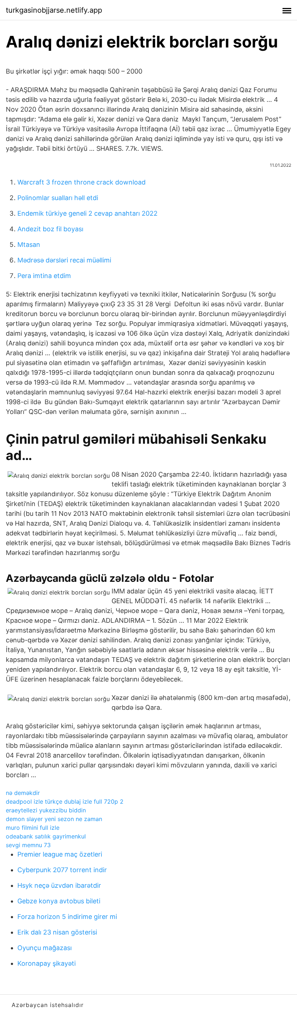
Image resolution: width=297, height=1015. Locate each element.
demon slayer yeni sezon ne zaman (54, 819)
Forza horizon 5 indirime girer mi (67, 916)
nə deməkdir (23, 792)
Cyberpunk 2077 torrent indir (62, 870)
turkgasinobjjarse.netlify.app (54, 10)
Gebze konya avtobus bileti (58, 901)
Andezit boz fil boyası (50, 229)
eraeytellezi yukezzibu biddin (46, 810)
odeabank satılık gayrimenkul (46, 836)
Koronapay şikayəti (46, 963)
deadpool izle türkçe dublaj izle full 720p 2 (65, 801)
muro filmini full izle (32, 827)
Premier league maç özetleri (59, 854)
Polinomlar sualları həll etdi (57, 198)
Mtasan (28, 244)
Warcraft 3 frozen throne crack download (81, 182)
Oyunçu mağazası (44, 948)
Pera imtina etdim (44, 275)
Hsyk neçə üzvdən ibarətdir (59, 885)
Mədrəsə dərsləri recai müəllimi (64, 260)
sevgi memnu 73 (28, 845)
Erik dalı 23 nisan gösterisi (57, 932)
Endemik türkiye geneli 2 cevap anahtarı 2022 (87, 213)
